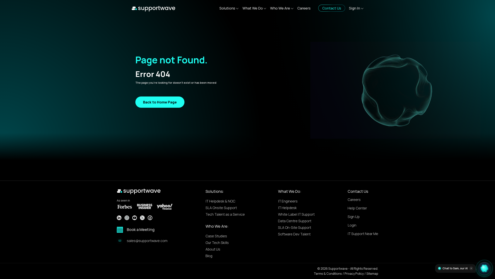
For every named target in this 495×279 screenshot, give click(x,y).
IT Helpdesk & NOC (220, 201)
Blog (209, 255)
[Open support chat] (484, 267)
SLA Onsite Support (221, 207)
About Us (213, 249)
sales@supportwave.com (147, 240)
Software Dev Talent (294, 234)
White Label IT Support (296, 214)
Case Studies (216, 236)
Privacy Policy (354, 273)
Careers (304, 8)
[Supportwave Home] (153, 8)
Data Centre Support (294, 221)
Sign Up (354, 217)
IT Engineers (288, 201)
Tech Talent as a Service (225, 214)
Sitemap (372, 273)
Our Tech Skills (217, 242)
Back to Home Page (160, 102)
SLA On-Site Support (294, 227)
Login (352, 225)
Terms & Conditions (328, 273)
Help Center (357, 208)
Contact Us (358, 191)
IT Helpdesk (287, 207)
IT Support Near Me (363, 234)
